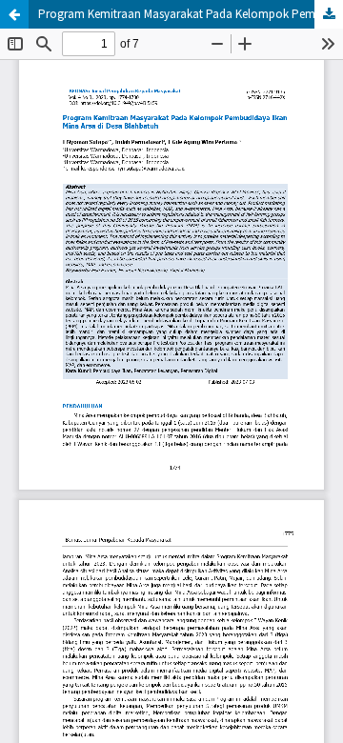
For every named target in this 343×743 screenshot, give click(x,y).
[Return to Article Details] (14, 14)
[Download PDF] (328, 14)
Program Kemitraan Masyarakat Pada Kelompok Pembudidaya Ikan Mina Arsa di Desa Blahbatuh (190, 14)
